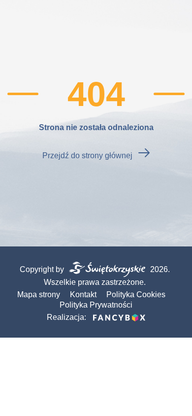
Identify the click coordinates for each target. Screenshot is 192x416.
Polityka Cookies (135, 294)
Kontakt (83, 294)
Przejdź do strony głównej (87, 155)
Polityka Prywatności (96, 305)
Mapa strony (38, 294)
